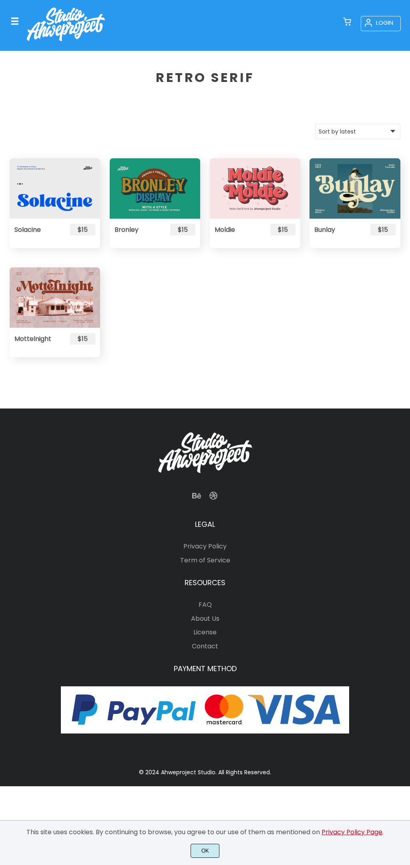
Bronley (127, 229)
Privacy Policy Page (352, 832)
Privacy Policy (205, 546)
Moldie (225, 229)
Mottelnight (32, 339)
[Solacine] (55, 188)
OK (205, 851)
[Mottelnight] (55, 297)
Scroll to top (403, 475)
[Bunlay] (355, 188)
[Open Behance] (196, 498)
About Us (205, 618)
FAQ (205, 604)
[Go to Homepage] (66, 43)
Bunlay (324, 229)
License (205, 632)
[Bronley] (155, 188)
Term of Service (205, 560)
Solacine (27, 229)
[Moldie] (255, 188)
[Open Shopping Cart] (347, 22)
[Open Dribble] (213, 498)
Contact (205, 646)
